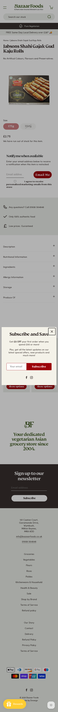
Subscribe (39, 366)
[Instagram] (31, 377)
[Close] (51, 331)
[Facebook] (26, 377)
